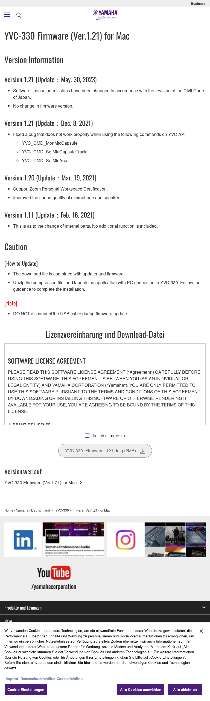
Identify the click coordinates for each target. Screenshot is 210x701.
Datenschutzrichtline (38, 678)
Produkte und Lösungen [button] (23, 607)
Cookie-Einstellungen (26, 689)
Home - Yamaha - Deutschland (27, 510)
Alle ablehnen (185, 689)
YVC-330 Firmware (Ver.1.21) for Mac (40, 482)
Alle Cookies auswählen (140, 689)
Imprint (12, 678)
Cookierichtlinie (70, 678)
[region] (105, 661)
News (8, 621)
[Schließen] (201, 631)
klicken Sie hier (77, 662)
